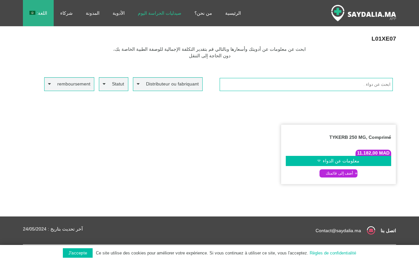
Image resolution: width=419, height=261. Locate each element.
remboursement (73, 83)
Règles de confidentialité (333, 253)
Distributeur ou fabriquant (172, 83)
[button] (338, 173)
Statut (118, 83)
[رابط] (363, 13)
